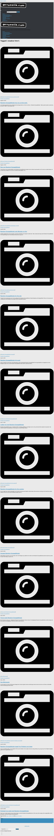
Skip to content (3, 0)
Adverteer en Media (6, 18)
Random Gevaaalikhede (7, 15)
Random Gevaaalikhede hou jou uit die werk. (13, 103)
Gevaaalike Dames (6, 14)
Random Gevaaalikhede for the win (11, 296)
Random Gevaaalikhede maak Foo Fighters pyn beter (16, 746)
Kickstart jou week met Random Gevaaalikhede (14, 811)
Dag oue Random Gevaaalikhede (10, 167)
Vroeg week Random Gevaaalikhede (11, 618)
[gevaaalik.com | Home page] (27, 5)
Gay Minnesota (4, 682)
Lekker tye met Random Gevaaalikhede (12, 424)
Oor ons (4, 19)
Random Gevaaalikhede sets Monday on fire (13, 231)
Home (4, 13)
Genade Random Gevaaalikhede (10, 553)
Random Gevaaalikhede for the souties (12, 489)
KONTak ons (5, 20)
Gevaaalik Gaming (6, 16)
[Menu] (0, 10)
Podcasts (4, 17)
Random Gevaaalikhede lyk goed (10, 360)
